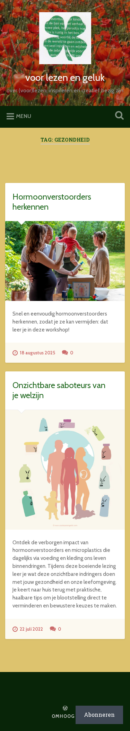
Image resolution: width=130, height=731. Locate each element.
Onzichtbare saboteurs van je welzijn (58, 390)
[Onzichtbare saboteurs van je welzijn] (65, 470)
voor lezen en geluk (65, 77)
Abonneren (99, 714)
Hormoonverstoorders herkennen (51, 202)
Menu (23, 116)
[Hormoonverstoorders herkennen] (65, 261)
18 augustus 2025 (37, 352)
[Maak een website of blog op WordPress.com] (65, 708)
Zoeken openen (117, 116)
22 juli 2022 (31, 629)
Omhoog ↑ (65, 716)
